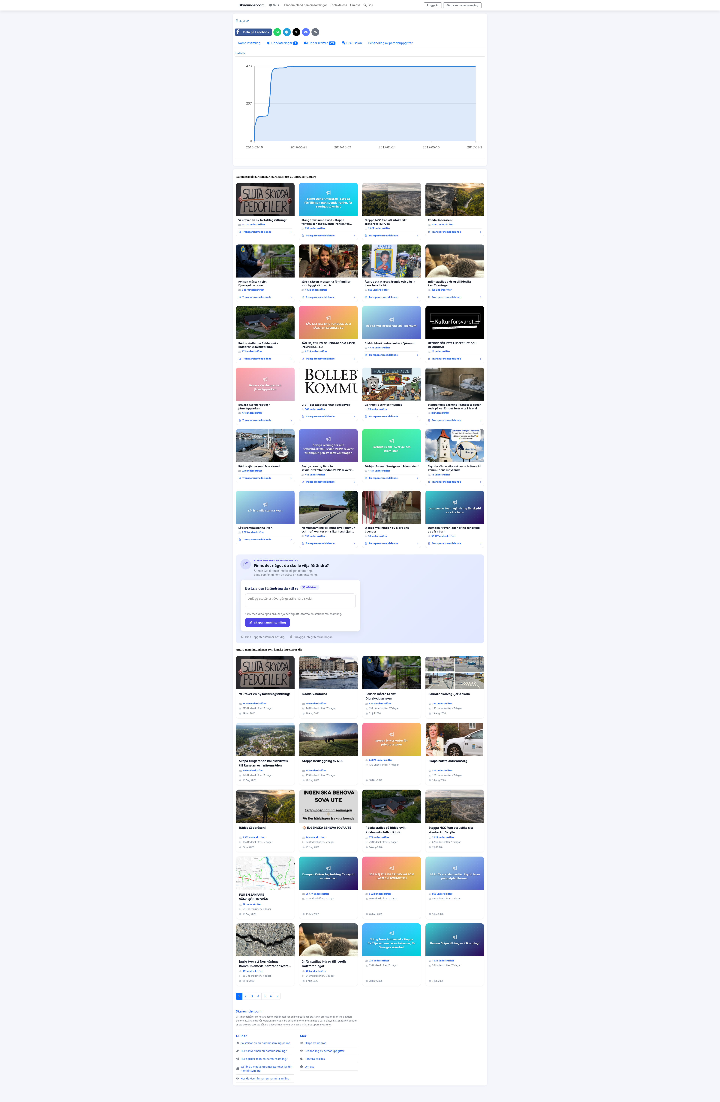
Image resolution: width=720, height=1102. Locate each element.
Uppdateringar (283, 43)
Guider (241, 1036)
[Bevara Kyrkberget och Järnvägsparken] (265, 396)
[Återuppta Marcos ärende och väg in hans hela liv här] (391, 273)
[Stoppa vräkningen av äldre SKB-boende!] (391, 519)
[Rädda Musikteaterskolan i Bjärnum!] (391, 332)
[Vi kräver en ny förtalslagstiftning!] (265, 209)
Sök (370, 5)
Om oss (355, 5)
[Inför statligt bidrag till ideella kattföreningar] (454, 273)
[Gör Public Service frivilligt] (391, 394)
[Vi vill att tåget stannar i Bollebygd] (328, 394)
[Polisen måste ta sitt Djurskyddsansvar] (265, 273)
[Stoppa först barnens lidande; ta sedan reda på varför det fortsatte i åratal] (454, 396)
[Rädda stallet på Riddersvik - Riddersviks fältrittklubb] (265, 334)
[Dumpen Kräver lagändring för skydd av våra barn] (454, 519)
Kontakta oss (338, 5)
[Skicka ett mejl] (306, 32)
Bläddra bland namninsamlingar (305, 5)
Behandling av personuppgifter (390, 43)
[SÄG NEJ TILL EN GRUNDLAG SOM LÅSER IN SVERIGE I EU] (328, 334)
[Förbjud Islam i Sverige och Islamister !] (391, 455)
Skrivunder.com (251, 5)
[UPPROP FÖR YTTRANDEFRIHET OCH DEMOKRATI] (454, 334)
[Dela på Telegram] (287, 32)
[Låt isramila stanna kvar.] (265, 517)
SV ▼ (276, 5)
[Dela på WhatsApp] (277, 32)
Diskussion (354, 43)
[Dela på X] (296, 32)
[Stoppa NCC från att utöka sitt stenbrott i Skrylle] (391, 211)
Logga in (433, 5)
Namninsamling (249, 43)
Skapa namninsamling (270, 622)
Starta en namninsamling (462, 5)
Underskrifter (321, 43)
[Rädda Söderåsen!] (454, 209)
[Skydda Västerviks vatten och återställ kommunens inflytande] (454, 457)
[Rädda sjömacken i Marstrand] (265, 455)
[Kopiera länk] (315, 32)
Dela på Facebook (256, 32)
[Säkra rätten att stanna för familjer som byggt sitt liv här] (328, 273)
